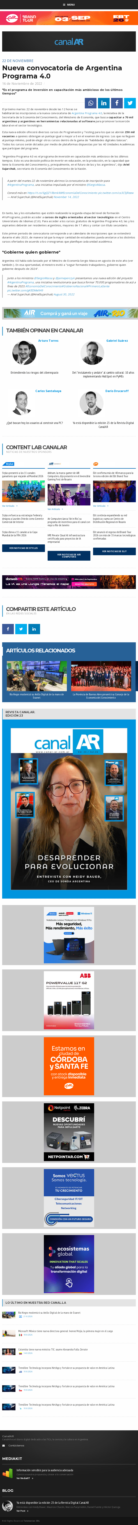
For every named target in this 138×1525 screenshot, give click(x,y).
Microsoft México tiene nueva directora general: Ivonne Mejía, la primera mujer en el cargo (65, 1331)
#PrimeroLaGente (98, 286)
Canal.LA (58, 1302)
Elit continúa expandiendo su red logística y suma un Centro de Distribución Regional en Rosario (110, 518)
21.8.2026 (28, 1316)
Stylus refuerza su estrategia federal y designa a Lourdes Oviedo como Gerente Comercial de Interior (23, 518)
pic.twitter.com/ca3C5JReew (116, 193)
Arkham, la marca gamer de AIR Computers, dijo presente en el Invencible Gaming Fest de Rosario (69, 476)
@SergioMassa (95, 184)
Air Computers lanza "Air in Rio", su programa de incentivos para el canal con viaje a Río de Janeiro (69, 522)
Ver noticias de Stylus (23, 548)
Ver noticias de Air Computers (69, 555)
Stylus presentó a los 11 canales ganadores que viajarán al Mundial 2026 (22, 474)
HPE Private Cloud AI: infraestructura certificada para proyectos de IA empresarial (66, 538)
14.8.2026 (28, 1353)
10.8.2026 (28, 1371)
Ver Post (21, 1511)
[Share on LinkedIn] (104, 103)
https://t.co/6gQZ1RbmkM (44, 193)
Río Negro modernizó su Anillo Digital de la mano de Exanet (37, 695)
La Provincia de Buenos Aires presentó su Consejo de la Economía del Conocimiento (101, 695)
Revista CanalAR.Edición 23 (20, 713)
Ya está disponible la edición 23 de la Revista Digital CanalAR (53, 1502)
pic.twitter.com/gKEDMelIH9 (25, 290)
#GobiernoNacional (74, 286)
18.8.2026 (28, 1334)
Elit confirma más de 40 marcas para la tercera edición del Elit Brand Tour (113, 474)
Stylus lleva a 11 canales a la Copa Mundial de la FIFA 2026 (20, 533)
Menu (71, 4)
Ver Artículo (8, 506)
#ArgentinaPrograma (20, 184)
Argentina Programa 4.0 (87, 113)
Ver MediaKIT (23, 1478)
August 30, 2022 (64, 294)
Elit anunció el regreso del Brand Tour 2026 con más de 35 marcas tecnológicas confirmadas (114, 535)
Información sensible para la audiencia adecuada (45, 1470)
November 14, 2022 (66, 197)
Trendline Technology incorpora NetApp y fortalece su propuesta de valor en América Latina (66, 1368)
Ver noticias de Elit (114, 551)
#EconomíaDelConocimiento (79, 193)
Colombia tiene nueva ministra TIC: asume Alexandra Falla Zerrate (53, 1349)
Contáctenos (16, 1445)
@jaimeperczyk (65, 278)
